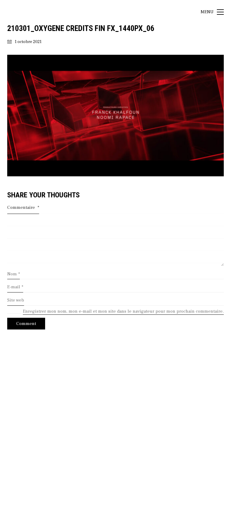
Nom (13, 274)
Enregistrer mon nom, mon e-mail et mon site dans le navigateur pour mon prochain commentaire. (123, 311)
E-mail (15, 287)
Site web (15, 300)
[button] (212, 12)
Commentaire (23, 207)
